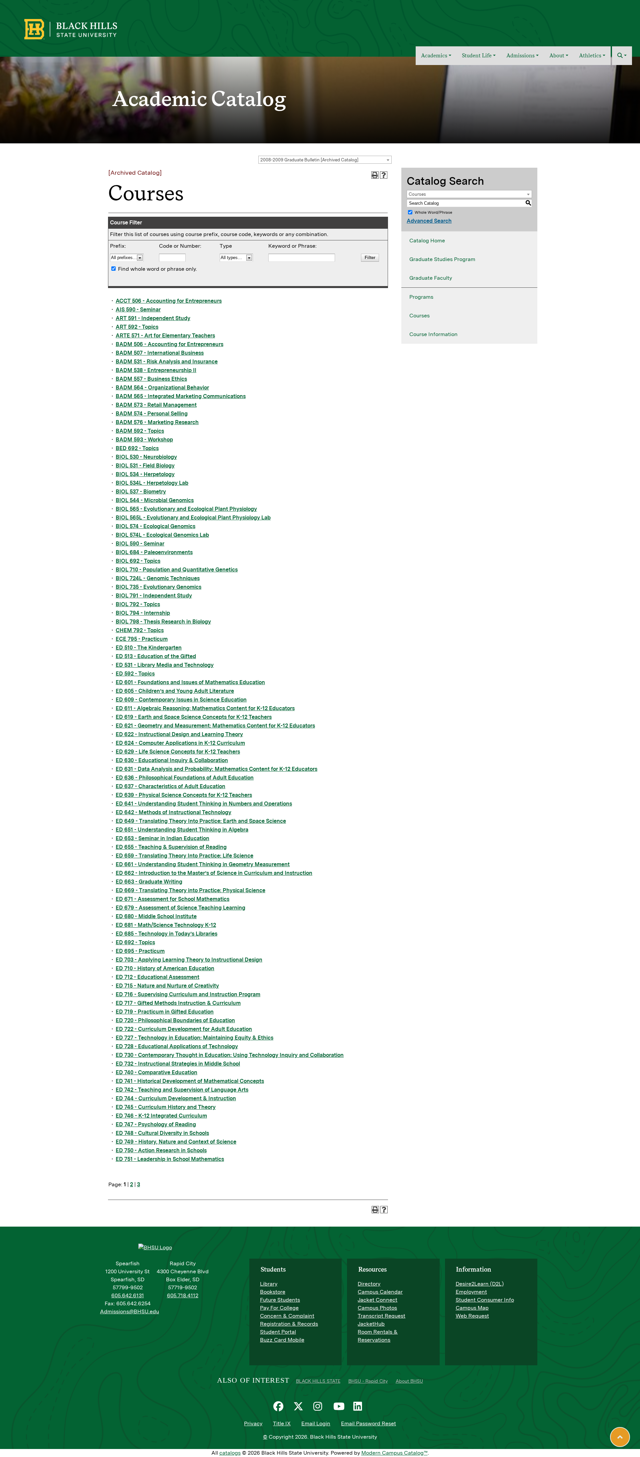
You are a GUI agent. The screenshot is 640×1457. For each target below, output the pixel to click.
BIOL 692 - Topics (138, 561)
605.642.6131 (127, 1295)
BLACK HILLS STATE (318, 1381)
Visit (577, 24)
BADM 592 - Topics (140, 431)
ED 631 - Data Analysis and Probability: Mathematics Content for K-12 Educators (216, 769)
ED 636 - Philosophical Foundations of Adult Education (185, 778)
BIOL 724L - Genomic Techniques (158, 578)
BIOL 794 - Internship (143, 613)
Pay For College (279, 1308)
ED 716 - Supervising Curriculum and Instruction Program (188, 994)
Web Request (472, 1316)
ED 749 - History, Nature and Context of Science (176, 1142)
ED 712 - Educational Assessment (157, 977)
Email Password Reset (368, 1423)
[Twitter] (300, 1406)
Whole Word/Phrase (433, 212)
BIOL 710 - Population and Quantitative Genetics (177, 569)
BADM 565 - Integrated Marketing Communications (181, 396)
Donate (620, 24)
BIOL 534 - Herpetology (145, 474)
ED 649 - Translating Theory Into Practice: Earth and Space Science (201, 821)
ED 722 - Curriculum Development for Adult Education (184, 1029)
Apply (597, 24)
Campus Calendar (380, 1292)
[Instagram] (320, 1406)
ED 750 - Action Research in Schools (161, 1150)
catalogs (230, 1453)
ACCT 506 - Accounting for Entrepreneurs (169, 301)
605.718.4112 (182, 1295)
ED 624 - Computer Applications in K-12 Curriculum (180, 743)
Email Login (315, 1423)
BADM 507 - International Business (160, 353)
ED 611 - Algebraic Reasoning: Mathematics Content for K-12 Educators (205, 708)
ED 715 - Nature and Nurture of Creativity (167, 986)
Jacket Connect (377, 1300)
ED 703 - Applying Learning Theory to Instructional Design (189, 960)
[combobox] (325, 160)
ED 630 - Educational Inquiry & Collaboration (172, 760)
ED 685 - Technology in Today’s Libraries (166, 934)
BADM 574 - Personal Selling (152, 413)
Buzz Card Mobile (282, 1340)
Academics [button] (434, 55)
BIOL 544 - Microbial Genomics (155, 500)
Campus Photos (377, 1308)
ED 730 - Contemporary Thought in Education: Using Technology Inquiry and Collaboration (230, 1055)
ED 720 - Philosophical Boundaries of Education (175, 1020)
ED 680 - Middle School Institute (156, 916)
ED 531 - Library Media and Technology (165, 665)
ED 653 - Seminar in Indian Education (162, 838)
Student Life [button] (477, 55)
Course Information (433, 334)
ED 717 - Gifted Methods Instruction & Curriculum (178, 1003)
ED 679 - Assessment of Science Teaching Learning (180, 908)
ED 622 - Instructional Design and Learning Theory (179, 734)
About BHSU (409, 1381)
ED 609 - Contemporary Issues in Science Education (181, 699)
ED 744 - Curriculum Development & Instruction (176, 1098)
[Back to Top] (620, 1437)
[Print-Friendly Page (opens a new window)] (375, 175)
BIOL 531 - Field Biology (145, 465)
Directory (369, 1284)
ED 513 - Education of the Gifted (156, 656)
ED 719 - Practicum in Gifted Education (165, 1012)
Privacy (253, 1423)
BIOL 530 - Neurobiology (146, 457)
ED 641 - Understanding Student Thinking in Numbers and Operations (204, 804)
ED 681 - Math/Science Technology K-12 (166, 925)
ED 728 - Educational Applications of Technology (177, 1046)
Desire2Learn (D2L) (480, 1284)
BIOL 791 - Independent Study (154, 595)
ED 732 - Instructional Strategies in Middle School (178, 1064)
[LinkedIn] (360, 1406)
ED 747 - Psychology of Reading (156, 1124)
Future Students (280, 1300)
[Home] (405, 55)
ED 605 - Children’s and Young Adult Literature (175, 691)
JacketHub (371, 1324)
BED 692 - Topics (137, 448)
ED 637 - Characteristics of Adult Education (170, 786)
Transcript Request (381, 1316)
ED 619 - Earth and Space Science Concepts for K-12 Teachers (194, 717)
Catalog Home (427, 240)
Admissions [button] (520, 55)
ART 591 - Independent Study (153, 318)
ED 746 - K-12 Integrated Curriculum (161, 1116)
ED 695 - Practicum (140, 951)
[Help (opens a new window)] (383, 175)
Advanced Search (429, 221)
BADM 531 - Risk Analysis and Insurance (167, 361)
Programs (421, 297)
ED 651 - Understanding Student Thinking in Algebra (182, 830)
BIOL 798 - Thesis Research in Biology (163, 621)
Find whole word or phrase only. (157, 269)
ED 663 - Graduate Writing (149, 882)
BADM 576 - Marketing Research (157, 422)
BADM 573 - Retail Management (156, 405)
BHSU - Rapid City (368, 1381)
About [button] (556, 55)
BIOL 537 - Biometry (141, 491)
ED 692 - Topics (135, 942)
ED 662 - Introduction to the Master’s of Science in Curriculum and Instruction (214, 873)
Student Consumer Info (485, 1300)
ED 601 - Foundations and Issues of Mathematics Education (190, 682)
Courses (419, 315)
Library (268, 1284)
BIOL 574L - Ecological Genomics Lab (162, 535)
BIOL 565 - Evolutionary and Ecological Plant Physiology (186, 509)
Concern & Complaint (287, 1316)
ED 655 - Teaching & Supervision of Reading (171, 847)
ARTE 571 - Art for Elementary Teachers (165, 335)
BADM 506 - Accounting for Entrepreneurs (169, 344)
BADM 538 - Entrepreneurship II (156, 370)
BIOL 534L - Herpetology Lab (152, 483)
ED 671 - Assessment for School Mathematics (172, 899)
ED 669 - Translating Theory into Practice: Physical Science (190, 890)
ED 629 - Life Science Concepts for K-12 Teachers (178, 752)
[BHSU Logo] (85, 28)
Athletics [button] (590, 55)
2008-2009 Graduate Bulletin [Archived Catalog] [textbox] (309, 159)
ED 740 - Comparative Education (156, 1072)
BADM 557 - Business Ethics (151, 379)
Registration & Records (289, 1324)
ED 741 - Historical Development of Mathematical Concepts (190, 1081)
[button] (622, 55)
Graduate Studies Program (442, 259)
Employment (471, 1292)
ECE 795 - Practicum (142, 639)
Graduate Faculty (430, 278)
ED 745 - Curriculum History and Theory (166, 1107)
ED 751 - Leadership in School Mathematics (170, 1159)
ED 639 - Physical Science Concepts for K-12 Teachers (184, 795)
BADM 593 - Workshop (144, 439)
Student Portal (278, 1332)
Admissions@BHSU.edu (129, 1311)
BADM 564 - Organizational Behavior (162, 387)
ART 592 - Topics (137, 327)
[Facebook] (280, 1406)
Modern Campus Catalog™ (394, 1453)
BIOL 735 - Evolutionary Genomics (158, 587)
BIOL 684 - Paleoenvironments (154, 552)
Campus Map (472, 1308)
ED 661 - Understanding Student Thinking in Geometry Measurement (203, 864)
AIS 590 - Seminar (138, 309)
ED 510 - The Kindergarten (149, 647)
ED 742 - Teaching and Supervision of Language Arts (182, 1090)
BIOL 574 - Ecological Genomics (155, 526)
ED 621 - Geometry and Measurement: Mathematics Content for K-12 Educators (215, 725)
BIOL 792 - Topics (138, 604)
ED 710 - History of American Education (165, 968)
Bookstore (272, 1292)
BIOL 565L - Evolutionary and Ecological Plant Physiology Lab (193, 517)
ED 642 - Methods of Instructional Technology (173, 812)
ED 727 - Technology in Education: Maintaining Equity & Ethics (194, 1038)
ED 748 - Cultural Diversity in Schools (162, 1133)
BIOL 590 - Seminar (140, 543)
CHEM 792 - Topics (140, 630)
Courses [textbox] (417, 194)
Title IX (282, 1423)
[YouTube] (340, 1406)
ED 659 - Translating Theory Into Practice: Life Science (184, 856)
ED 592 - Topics (135, 673)
